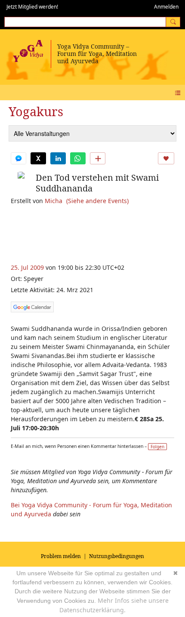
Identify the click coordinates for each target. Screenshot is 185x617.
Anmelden (166, 6)
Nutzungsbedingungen (116, 556)
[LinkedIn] (58, 158)
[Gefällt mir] (166, 158)
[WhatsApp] (78, 158)
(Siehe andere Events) (97, 201)
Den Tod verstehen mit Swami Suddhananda (97, 183)
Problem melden (61, 556)
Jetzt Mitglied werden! (32, 6)
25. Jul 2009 (27, 267)
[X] (38, 158)
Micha (53, 201)
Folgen (157, 447)
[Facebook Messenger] (18, 158)
